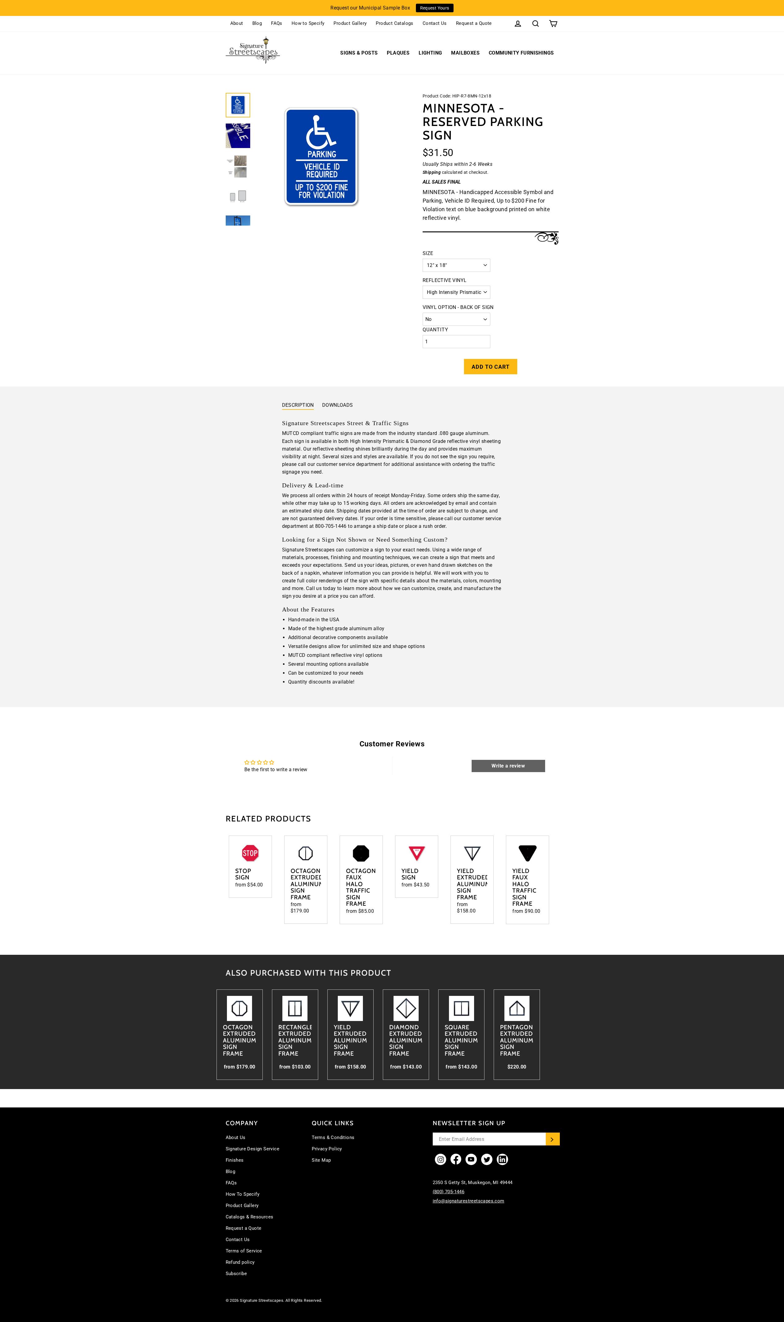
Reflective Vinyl (444, 280)
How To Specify (243, 1194)
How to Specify (308, 23)
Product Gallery (350, 23)
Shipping (432, 172)
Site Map (321, 1160)
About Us (236, 1137)
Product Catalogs (394, 23)
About (236, 23)
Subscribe (236, 1273)
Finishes (235, 1160)
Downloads (337, 405)
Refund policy (240, 1262)
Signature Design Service (253, 1149)
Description (298, 405)
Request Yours (434, 8)
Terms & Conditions (333, 1137)
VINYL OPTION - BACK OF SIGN (458, 307)
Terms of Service (244, 1251)
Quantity (435, 330)
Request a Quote (474, 23)
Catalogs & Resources (249, 1217)
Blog (257, 23)
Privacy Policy (327, 1149)
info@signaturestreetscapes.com (468, 1201)
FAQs (276, 23)
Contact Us (435, 23)
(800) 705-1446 (449, 1191)
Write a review (508, 766)
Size (428, 253)
